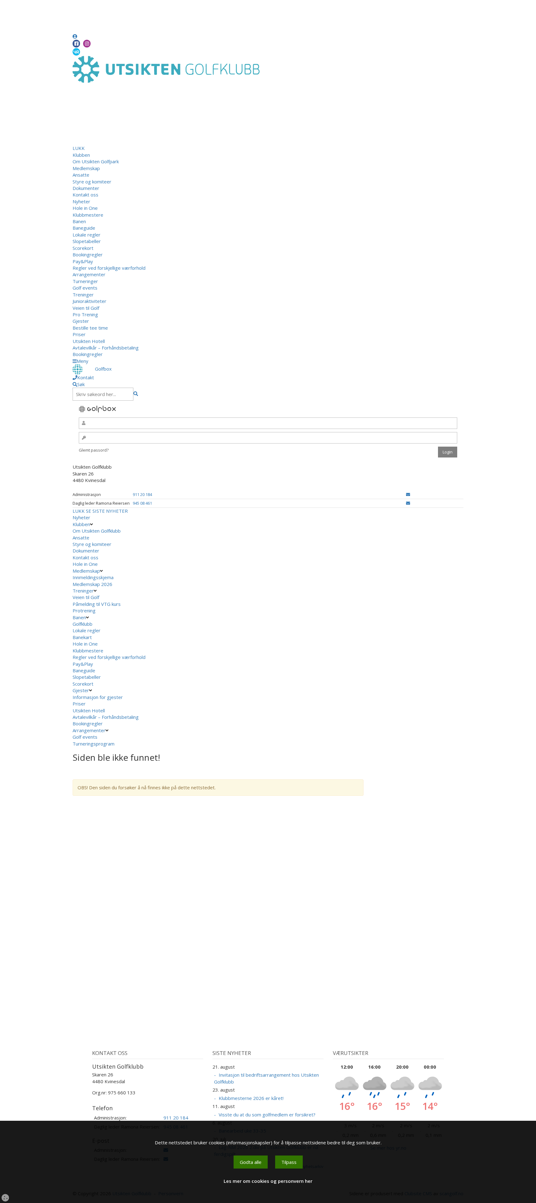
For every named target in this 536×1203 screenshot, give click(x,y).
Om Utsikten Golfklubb (97, 531)
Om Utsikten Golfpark (96, 161)
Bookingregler (88, 254)
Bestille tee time (90, 328)
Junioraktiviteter (89, 301)
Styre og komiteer (92, 181)
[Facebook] (76, 43)
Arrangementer (89, 274)
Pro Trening (85, 314)
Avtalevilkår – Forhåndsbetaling (106, 348)
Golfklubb (82, 624)
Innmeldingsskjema (93, 577)
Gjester (81, 321)
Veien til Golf (86, 308)
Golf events (85, 288)
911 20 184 (142, 494)
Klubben (81, 155)
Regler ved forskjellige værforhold (109, 268)
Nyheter (81, 201)
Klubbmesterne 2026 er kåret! (251, 1098)
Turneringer (85, 281)
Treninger (83, 294)
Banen (79, 221)
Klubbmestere (88, 215)
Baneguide (84, 228)
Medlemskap (86, 168)
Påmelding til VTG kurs (97, 604)
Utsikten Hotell (89, 341)
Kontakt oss (85, 194)
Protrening (84, 610)
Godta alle (250, 1162)
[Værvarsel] (76, 51)
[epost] (408, 494)
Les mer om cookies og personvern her (268, 1181)
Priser (79, 334)
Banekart (82, 637)
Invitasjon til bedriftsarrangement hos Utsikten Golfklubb (266, 1078)
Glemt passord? (94, 450)
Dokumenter (86, 188)
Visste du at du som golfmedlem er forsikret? (267, 1114)
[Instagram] (87, 43)
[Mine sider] (75, 36)
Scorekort (83, 248)
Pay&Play (83, 261)
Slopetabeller (87, 241)
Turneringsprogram (93, 744)
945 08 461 (142, 503)
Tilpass (289, 1162)
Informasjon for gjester (98, 697)
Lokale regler (86, 235)
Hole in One (85, 208)
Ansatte (81, 175)
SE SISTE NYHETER (107, 511)
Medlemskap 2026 (92, 584)
